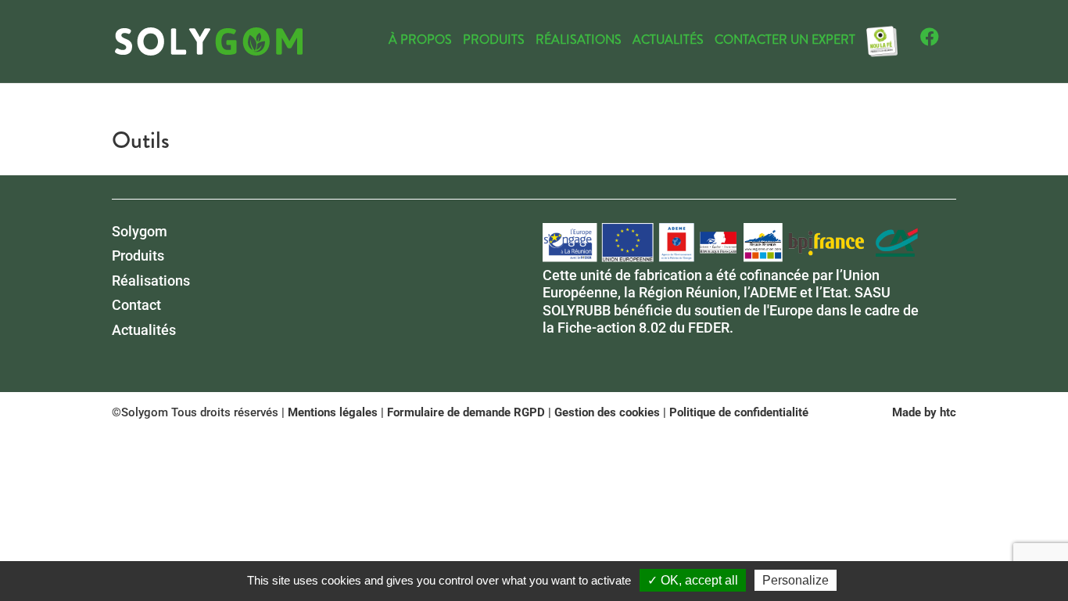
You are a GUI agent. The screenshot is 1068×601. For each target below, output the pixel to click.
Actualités (668, 41)
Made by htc (924, 412)
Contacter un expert (785, 41)
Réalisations (579, 41)
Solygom (139, 231)
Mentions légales (333, 412)
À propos (420, 41)
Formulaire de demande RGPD (466, 412)
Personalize (795, 580)
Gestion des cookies (607, 412)
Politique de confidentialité (738, 412)
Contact (136, 305)
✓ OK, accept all (692, 580)
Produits (494, 41)
